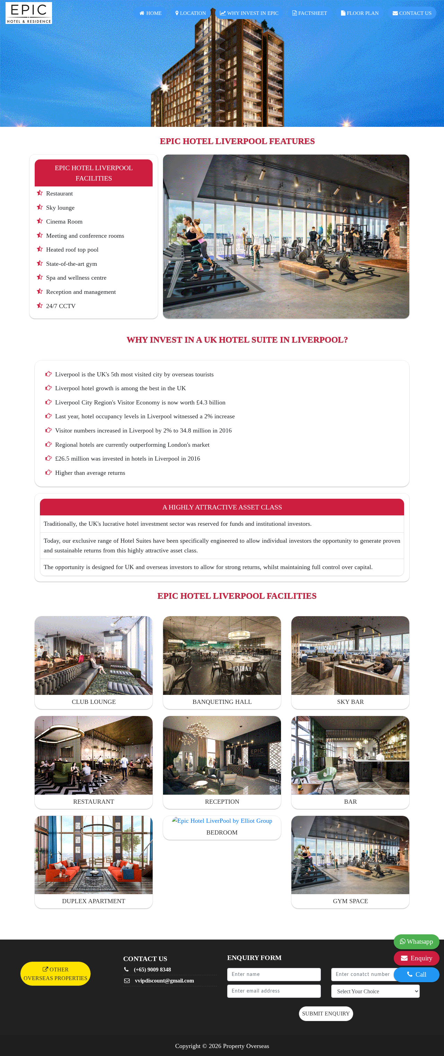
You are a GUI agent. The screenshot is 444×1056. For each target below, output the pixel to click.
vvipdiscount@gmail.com (164, 981)
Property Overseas (246, 1045)
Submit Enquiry (326, 1013)
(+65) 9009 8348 (152, 969)
